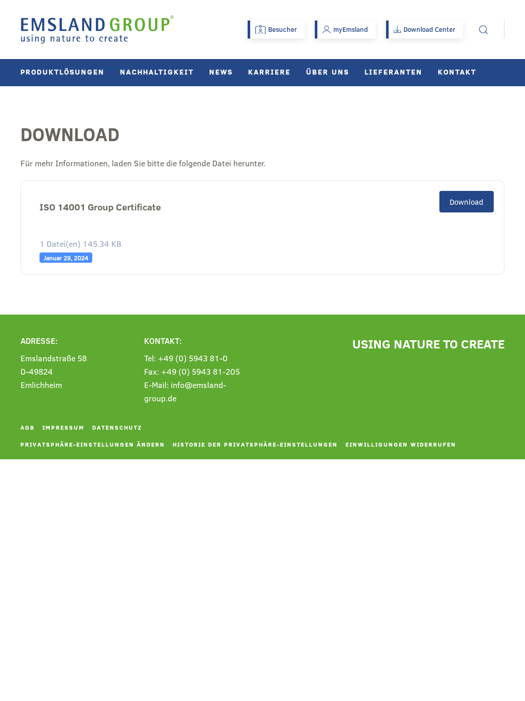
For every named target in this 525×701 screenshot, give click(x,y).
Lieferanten (393, 71)
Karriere (269, 71)
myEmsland (350, 29)
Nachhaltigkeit (157, 71)
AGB (28, 427)
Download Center (429, 29)
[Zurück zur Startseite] (97, 29)
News (221, 71)
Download (466, 202)
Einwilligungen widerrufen (401, 444)
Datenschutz (117, 427)
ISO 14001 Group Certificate (100, 207)
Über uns (327, 71)
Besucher (282, 29)
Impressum (64, 427)
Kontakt (457, 71)
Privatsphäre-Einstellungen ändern (93, 444)
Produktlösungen (63, 71)
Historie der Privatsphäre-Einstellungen (255, 444)
